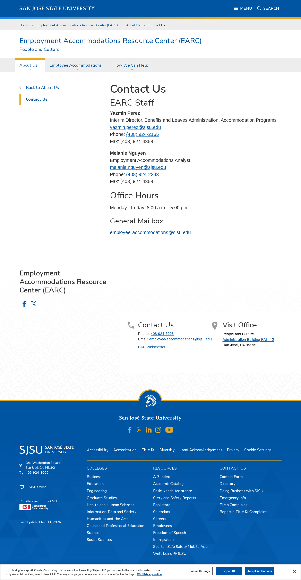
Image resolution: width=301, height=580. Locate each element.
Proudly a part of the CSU (38, 501)
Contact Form (231, 476)
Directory (227, 483)
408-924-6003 (162, 334)
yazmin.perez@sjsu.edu (135, 127)
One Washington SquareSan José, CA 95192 (43, 465)
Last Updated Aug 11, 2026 (40, 522)
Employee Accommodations (75, 65)
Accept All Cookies (259, 571)
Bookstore (161, 504)
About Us (133, 25)
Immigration (163, 539)
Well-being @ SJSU (170, 553)
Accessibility (98, 450)
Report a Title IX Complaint (243, 511)
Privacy (233, 450)
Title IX (147, 450)
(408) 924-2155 (142, 134)
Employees (162, 525)
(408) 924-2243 (142, 174)
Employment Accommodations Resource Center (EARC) (77, 25)
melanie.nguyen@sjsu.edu (138, 167)
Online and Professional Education (115, 525)
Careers (159, 518)
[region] (150, 572)
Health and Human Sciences (110, 504)
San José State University (57, 8)
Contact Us (37, 99)
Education (95, 483)
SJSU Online (37, 487)
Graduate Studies (102, 497)
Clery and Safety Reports (174, 497)
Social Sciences (99, 539)
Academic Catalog (168, 483)
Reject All (229, 571)
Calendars (161, 511)
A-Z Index (161, 476)
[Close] (294, 571)
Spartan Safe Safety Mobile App (180, 546)
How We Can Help (130, 65)
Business (94, 476)
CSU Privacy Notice (149, 574)
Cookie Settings (258, 450)
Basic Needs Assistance (172, 490)
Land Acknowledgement (201, 450)
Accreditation (125, 450)
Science (93, 532)
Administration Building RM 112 (248, 339)
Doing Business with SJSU (241, 490)
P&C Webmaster (151, 347)
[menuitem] (30, 65)
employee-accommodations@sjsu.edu (150, 232)
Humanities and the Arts (107, 518)
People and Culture (39, 49)
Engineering (97, 490)
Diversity (167, 450)
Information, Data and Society (111, 511)
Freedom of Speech (169, 532)
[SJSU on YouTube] (169, 430)
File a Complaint (233, 504)
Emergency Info (233, 497)
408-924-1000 (37, 472)
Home (23, 25)
